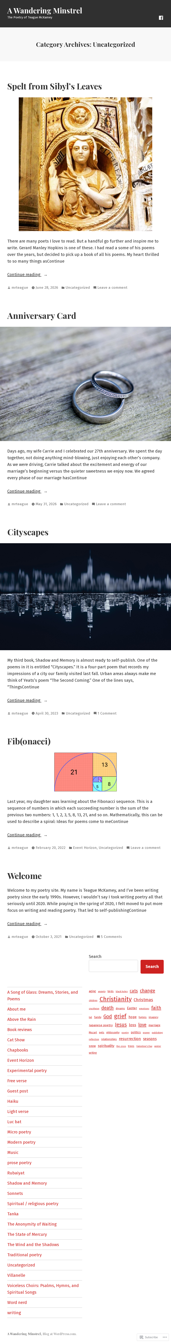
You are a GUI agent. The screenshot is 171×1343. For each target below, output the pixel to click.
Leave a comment (112, 288)
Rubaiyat (15, 1172)
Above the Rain (21, 1019)
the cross (121, 1046)
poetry (125, 1032)
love (142, 1025)
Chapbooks (17, 1050)
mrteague (19, 287)
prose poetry (19, 1162)
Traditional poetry (24, 1254)
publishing (157, 1032)
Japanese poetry (101, 1025)
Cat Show (16, 1039)
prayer (146, 1032)
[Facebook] (161, 17)
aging (92, 991)
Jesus (121, 1025)
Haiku (12, 1101)
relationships (109, 1039)
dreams (120, 1008)
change (147, 990)
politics (136, 1032)
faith (156, 1008)
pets (101, 1032)
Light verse (18, 1111)
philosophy (112, 1032)
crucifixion (94, 1008)
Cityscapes (28, 531)
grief (120, 1016)
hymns (143, 1017)
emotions (144, 1008)
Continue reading (24, 275)
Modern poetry (21, 1142)
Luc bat (14, 1121)
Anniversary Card (41, 315)
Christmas (143, 999)
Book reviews (19, 1029)
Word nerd (17, 1302)
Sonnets (15, 1193)
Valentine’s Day (144, 1046)
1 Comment (107, 713)
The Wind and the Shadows (33, 1244)
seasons (150, 1039)
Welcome (24, 875)
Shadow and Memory (27, 1183)
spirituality (106, 1046)
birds (111, 991)
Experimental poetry (27, 1070)
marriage (154, 1025)
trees (131, 1046)
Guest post (17, 1091)
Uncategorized (77, 287)
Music (12, 1152)
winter (157, 1046)
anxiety (102, 991)
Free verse (17, 1080)
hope (132, 1017)
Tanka (13, 1213)
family (97, 1017)
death (107, 1008)
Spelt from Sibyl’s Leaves (54, 86)
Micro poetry (19, 1131)
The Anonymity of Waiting (32, 1224)
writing (14, 1312)
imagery (153, 1017)
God (107, 1016)
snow (92, 1046)
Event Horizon (85, 848)
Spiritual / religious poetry (32, 1203)
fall (90, 1017)
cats (134, 990)
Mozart (93, 1032)
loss (132, 1025)
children (93, 1000)
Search (95, 956)
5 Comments (111, 937)
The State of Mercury (27, 1234)
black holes (122, 991)
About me (16, 1009)
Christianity (115, 999)
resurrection (130, 1039)
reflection (94, 1039)
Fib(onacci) (29, 741)
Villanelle (16, 1275)
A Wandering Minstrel (44, 10)
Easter (132, 1008)
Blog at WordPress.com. (60, 1334)
